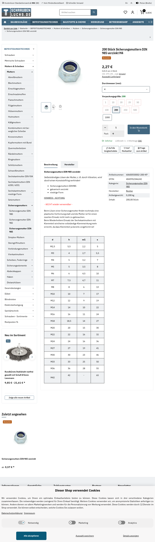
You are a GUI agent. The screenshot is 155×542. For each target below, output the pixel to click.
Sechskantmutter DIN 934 (20, 176)
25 (130, 102)
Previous (7, 357)
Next (32, 357)
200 (117, 109)
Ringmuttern (14, 159)
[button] (125, 12)
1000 (108, 117)
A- (132, 3)
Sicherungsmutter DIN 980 (20, 212)
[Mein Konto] (132, 12)
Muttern (11, 71)
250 (126, 109)
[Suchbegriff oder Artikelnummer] (94, 12)
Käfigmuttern (14, 122)
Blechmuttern (14, 83)
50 (139, 102)
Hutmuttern (13, 116)
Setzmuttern (14, 199)
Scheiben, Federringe (17, 260)
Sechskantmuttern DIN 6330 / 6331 (19, 184)
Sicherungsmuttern (17, 205)
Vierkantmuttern (16, 254)
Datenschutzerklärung (12, 513)
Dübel (7, 293)
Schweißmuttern (16, 170)
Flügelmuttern (15, 105)
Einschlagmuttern (16, 88)
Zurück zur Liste (10, 28)
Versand (122, 74)
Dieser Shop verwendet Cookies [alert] (77, 490)
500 (136, 109)
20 (122, 102)
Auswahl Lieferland (111, 76)
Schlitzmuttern (15, 165)
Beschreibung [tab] (51, 164)
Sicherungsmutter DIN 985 (20, 230)
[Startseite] (5, 22)
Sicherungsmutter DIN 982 (20, 221)
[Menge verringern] (105, 128)
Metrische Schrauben (15, 60)
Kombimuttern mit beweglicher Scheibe (19, 130)
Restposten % (11, 322)
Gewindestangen (13, 288)
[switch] (21, 522)
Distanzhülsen (14, 282)
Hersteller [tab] (69, 164)
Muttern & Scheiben (14, 66)
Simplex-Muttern (16, 237)
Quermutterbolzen (17, 148)
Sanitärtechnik (11, 310)
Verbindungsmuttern (18, 248)
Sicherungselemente (17, 265)
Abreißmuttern (15, 77)
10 (114, 102)
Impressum (29, 513)
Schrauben (10, 55)
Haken (10, 276)
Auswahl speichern (85, 535)
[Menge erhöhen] (113, 134)
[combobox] (126, 89)
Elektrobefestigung (14, 305)
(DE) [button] (140, 141)
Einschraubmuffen (17, 94)
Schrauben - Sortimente (16, 316)
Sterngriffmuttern (16, 243)
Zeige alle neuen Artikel (19, 397)
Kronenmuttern (15, 136)
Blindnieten (10, 299)
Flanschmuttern (15, 100)
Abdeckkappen (14, 271)
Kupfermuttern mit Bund (19, 142)
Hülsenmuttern (15, 111)
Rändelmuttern (15, 153)
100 (108, 109)
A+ (126, 3)
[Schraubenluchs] (16, 12)
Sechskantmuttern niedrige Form (17, 192)
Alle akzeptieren (31, 536)
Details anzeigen (131, 535)
